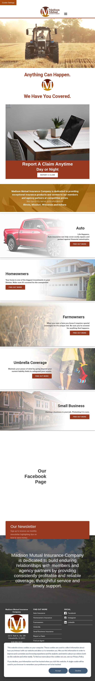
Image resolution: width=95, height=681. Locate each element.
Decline (78, 671)
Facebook (72, 613)
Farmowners (38, 622)
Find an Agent (38, 641)
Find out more (79, 244)
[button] (65, 13)
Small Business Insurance (43, 631)
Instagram (72, 618)
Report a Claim (47, 175)
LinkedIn (71, 622)
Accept (58, 671)
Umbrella (36, 627)
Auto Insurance (39, 613)
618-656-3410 (16, 642)
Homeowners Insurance (42, 618)
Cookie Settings (8, 3)
